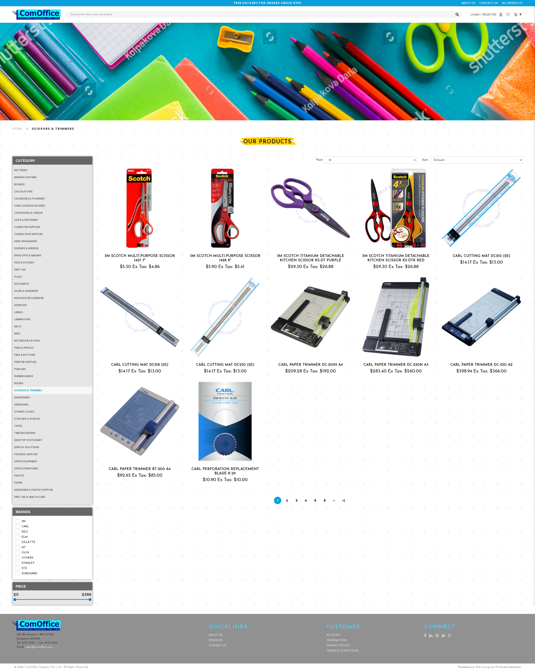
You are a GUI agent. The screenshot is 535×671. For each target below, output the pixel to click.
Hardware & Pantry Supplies (33, 490)
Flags (18, 276)
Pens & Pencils (24, 347)
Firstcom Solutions (508, 667)
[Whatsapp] (449, 635)
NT (24, 547)
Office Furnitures (26, 468)
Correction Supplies (28, 234)
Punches (20, 369)
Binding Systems (25, 177)
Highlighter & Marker (29, 298)
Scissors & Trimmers (53, 129)
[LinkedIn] (430, 635)
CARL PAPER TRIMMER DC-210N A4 (310, 365)
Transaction (336, 640)
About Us (216, 635)
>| (343, 500)
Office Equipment (25, 461)
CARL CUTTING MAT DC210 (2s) (481, 256)
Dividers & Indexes (26, 248)
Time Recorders (24, 433)
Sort (425, 159)
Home (18, 129)
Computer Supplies (27, 227)
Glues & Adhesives (26, 291)
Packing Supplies (25, 454)
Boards (19, 184)
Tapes (18, 426)
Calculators (23, 191)
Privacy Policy (338, 645)
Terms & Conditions (342, 650)
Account (333, 635)
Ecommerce (466, 667)
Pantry (19, 475)
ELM (25, 537)
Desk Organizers (25, 241)
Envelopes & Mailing (27, 255)
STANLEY (28, 563)
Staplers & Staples (27, 419)
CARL (25, 526)
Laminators (22, 319)
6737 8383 (28, 643)
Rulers (18, 383)
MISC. (17, 333)
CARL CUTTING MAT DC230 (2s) (225, 365)
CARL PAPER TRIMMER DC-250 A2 (481, 365)
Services (215, 640)
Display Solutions (26, 447)
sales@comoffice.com (38, 647)
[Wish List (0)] (508, 14)
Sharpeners (22, 397)
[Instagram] (437, 635)
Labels (18, 312)
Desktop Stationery (28, 440)
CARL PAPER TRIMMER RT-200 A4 (140, 469)
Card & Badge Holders (29, 205)
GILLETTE (29, 542)
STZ (24, 568)
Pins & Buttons (24, 355)
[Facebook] (425, 635)
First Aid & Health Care (29, 497)
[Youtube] (443, 635)
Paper (18, 482)
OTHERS (27, 558)
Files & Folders (24, 262)
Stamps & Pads (24, 411)
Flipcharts (21, 284)
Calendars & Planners (29, 198)
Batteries (20, 170)
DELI (25, 531)
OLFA (25, 552)
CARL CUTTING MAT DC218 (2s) (139, 365)
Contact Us (217, 645)
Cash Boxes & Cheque (28, 213)
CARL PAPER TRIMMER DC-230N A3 (395, 365)
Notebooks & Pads (27, 340)
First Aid (20, 269)
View (319, 159)
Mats (17, 326)
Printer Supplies (25, 362)
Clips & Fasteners (26, 220)
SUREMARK (29, 573)
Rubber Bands (23, 376)
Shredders (21, 404)
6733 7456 (51, 643)
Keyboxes (20, 305)
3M (23, 521)
